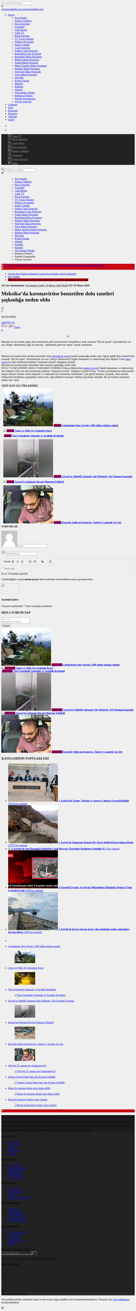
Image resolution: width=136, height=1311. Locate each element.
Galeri (11, 119)
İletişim (12, 1154)
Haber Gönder (22, 44)
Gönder (5, 561)
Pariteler (19, 86)
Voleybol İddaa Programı (28, 71)
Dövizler (19, 77)
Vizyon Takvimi (23, 101)
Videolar (12, 116)
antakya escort (90, 368)
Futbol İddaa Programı (26, 62)
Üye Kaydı (14, 1145)
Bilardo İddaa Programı (27, 59)
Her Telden (22, 265)
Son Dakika (21, 17)
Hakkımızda (14, 1151)
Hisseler (19, 83)
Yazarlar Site (14, 1235)
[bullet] (34, 562)
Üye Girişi (13, 1142)
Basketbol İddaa (16, 1168)
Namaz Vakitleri (23, 20)
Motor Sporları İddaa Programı (31, 65)
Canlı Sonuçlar (22, 47)
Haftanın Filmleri (24, 95)
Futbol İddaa (14, 1165)
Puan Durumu (22, 35)
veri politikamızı (121, 1299)
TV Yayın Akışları (24, 38)
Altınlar (19, 89)
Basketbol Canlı (16, 1241)
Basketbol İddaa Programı (28, 56)
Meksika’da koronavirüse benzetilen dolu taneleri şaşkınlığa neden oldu (67, 265)
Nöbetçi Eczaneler (24, 41)
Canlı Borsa (21, 29)
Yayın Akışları (19, 147)
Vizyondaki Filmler (25, 92)
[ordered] (30, 562)
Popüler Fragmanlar (25, 98)
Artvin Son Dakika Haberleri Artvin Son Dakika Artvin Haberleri (42, 273)
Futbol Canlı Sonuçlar (26, 50)
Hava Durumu (22, 23)
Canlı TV (20, 32)
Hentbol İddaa (15, 1171)
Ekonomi (13, 110)
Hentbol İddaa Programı (27, 68)
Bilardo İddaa (15, 1174)
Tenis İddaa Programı (26, 74)
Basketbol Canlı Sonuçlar (28, 53)
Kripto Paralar (22, 80)
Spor (10, 107)
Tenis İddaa (14, 1238)
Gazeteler (20, 26)
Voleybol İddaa (16, 1177)
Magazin (12, 113)
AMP (11, 1244)
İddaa (14, 163)
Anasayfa (9, 265)
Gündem (12, 104)
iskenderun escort (61, 356)
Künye (11, 1148)
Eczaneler (16, 155)
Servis (11, 14)
